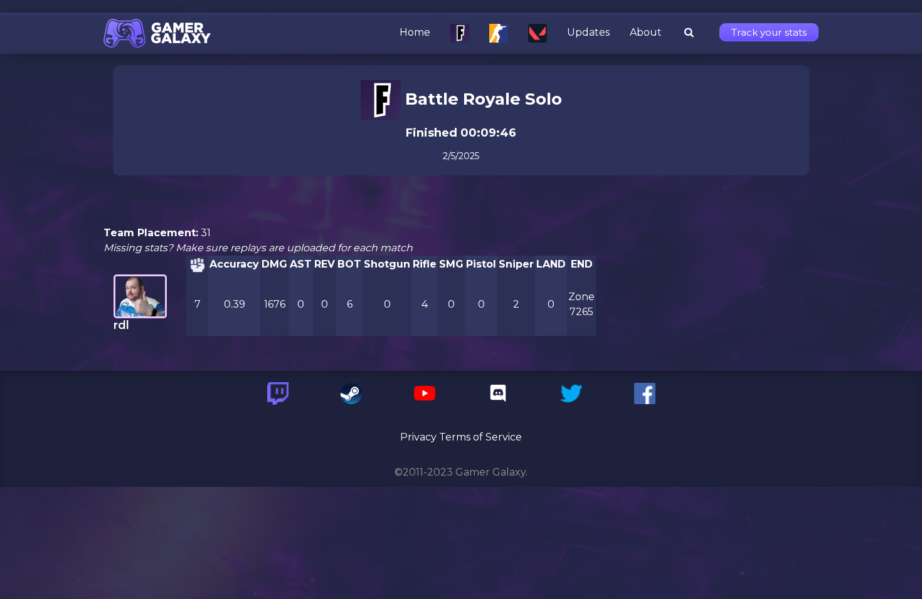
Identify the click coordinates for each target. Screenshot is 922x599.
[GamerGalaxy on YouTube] (424, 393)
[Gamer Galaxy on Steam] (351, 393)
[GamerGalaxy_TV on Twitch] (278, 393)
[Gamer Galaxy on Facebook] (644, 393)
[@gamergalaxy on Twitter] (571, 393)
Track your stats (769, 32)
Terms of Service (480, 437)
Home (415, 33)
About (646, 33)
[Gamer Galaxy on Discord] (498, 393)
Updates (588, 33)
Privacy (418, 437)
